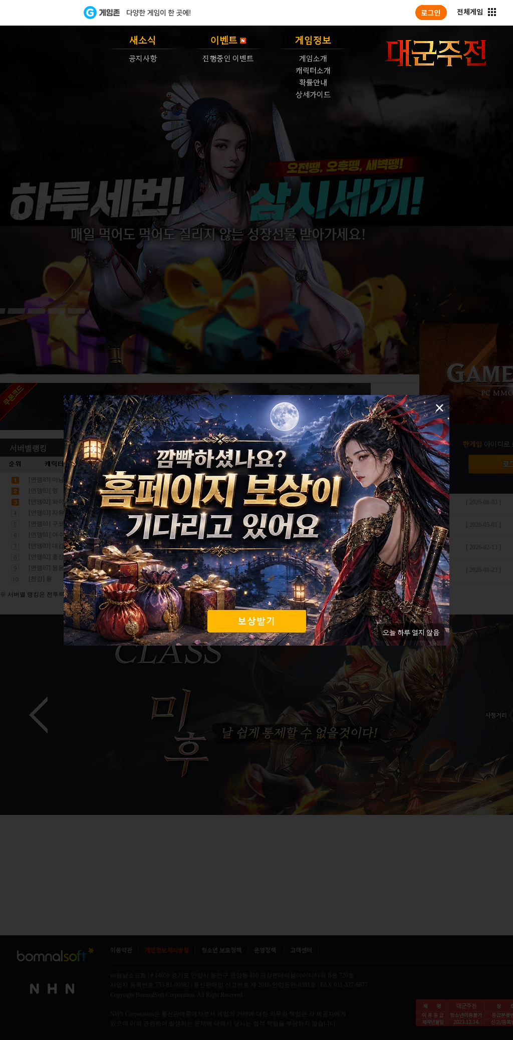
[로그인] (431, 12)
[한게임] (42, 13)
